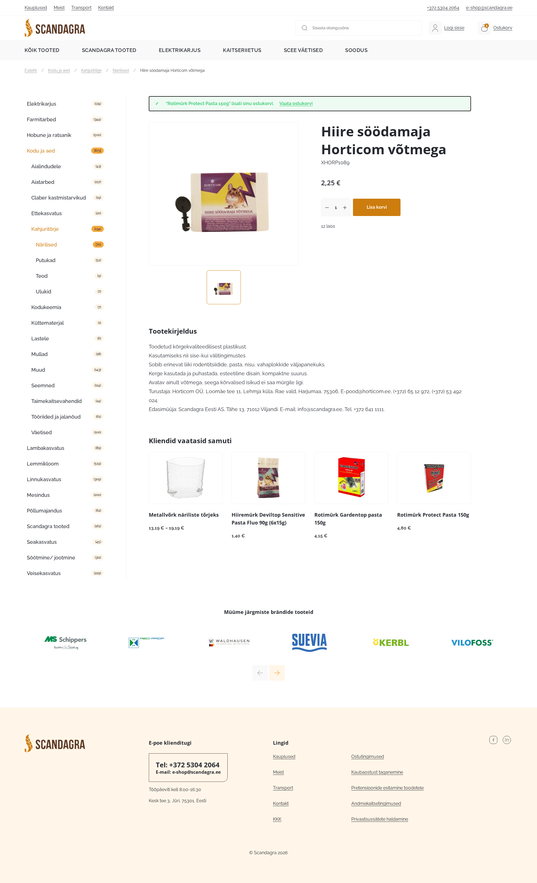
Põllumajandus (44, 511)
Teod (42, 276)
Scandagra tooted (109, 50)
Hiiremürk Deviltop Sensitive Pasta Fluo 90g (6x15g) (268, 518)
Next (277, 673)
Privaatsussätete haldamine (379, 819)
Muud (38, 370)
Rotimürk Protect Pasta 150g (433, 514)
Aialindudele (46, 166)
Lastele (40, 338)
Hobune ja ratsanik (49, 135)
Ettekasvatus (46, 213)
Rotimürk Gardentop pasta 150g (348, 518)
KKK (277, 819)
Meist (59, 7)
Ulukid (43, 292)
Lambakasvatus (45, 448)
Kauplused (36, 7)
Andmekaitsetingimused (376, 803)
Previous (260, 673)
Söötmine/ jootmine (51, 558)
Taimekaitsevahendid (56, 401)
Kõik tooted (42, 50)
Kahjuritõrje (91, 70)
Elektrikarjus (180, 50)
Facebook (493, 740)
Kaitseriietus (242, 50)
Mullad (39, 354)
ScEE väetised (303, 50)
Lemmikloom (43, 464)
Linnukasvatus (44, 479)
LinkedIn (506, 740)
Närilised (121, 70)
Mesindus (38, 495)
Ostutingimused (367, 756)
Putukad (45, 260)
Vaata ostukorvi (296, 103)
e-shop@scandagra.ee (489, 7)
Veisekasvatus (44, 573)
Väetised (41, 432)
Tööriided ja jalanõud (56, 417)
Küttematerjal (47, 323)
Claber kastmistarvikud (58, 198)
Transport (81, 7)
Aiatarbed (42, 182)
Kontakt (106, 7)
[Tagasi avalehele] (55, 28)
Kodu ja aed (59, 70)
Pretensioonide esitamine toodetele (387, 788)
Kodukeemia (46, 307)
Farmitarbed (41, 119)
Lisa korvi (377, 207)
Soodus (356, 50)
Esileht (31, 70)
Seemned (43, 385)
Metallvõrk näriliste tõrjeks (184, 514)
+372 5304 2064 (443, 7)
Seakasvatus (42, 542)
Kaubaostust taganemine (377, 772)
